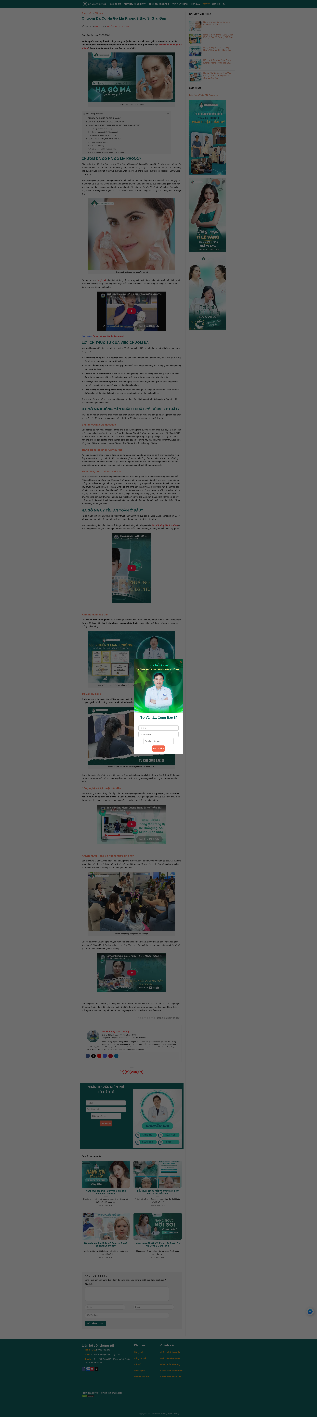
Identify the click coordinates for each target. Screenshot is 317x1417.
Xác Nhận (158, 748)
